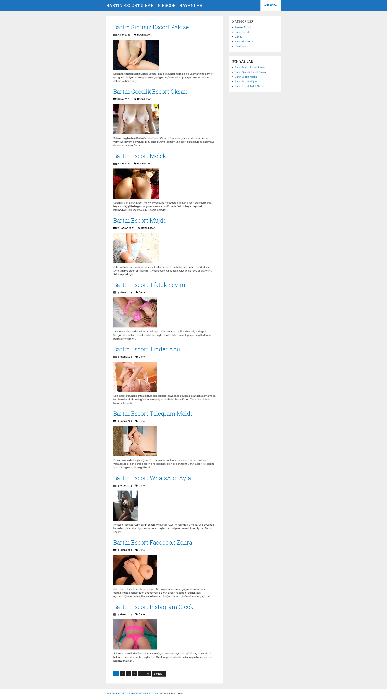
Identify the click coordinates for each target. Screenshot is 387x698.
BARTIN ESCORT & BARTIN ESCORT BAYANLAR (154, 5)
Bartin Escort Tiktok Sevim (149, 284)
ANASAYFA (270, 5)
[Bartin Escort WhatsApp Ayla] (125, 506)
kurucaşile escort (244, 41)
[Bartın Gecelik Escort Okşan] (136, 119)
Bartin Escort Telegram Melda (153, 413)
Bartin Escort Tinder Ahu (146, 349)
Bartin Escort (144, 34)
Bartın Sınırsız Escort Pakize (151, 27)
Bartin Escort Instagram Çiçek (153, 607)
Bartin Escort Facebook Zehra (152, 542)
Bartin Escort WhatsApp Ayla (152, 478)
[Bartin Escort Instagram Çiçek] (135, 634)
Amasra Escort (243, 27)
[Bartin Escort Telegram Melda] (135, 441)
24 (147, 673)
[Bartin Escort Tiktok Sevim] (135, 312)
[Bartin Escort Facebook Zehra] (135, 570)
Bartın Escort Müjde (139, 220)
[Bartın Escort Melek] (136, 183)
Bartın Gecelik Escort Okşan (150, 91)
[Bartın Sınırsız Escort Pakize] (136, 55)
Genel (142, 292)
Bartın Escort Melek (139, 156)
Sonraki (158, 673)
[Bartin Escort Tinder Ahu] (135, 377)
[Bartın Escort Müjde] (136, 248)
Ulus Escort (241, 46)
